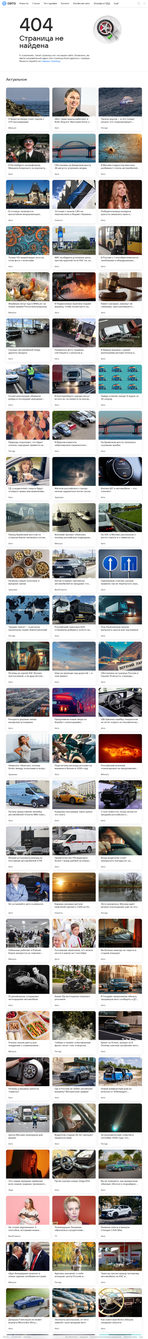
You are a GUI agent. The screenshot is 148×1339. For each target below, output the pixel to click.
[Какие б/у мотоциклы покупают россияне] (74, 986)
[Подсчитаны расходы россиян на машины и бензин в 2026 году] (74, 755)
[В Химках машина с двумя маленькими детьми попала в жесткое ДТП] (120, 340)
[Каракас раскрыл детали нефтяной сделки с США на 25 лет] (74, 894)
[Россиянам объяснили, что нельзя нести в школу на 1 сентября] (74, 940)
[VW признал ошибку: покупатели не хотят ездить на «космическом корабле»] (120, 709)
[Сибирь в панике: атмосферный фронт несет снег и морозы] (74, 1032)
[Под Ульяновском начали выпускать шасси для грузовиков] (120, 617)
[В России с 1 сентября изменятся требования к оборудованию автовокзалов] (120, 247)
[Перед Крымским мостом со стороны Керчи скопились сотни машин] (27, 524)
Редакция (84, 1337)
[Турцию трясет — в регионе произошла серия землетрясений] (27, 617)
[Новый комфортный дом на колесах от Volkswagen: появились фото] (120, 1079)
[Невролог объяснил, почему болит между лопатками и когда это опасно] (27, 755)
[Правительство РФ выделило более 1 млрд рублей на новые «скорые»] (74, 848)
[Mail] (4, 3)
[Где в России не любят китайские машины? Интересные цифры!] (74, 1079)
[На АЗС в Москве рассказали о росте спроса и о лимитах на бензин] (120, 524)
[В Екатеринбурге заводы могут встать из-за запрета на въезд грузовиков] (74, 386)
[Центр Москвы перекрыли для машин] (27, 1125)
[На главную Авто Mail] (11, 3)
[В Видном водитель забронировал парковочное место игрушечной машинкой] (74, 432)
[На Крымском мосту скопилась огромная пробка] (120, 432)
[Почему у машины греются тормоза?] (27, 1079)
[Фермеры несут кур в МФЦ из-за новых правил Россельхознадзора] (27, 294)
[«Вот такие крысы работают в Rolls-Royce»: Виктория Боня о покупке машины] (74, 109)
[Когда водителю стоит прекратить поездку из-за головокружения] (120, 848)
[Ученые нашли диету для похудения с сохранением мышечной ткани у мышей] (27, 1032)
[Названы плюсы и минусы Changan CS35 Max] (120, 1217)
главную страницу (50, 61)
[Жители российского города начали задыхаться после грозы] (74, 478)
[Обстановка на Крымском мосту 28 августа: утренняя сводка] (74, 155)
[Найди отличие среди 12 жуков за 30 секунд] (120, 386)
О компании (16, 1337)
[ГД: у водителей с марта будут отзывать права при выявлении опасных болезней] (27, 478)
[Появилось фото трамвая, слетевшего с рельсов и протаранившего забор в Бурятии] (74, 340)
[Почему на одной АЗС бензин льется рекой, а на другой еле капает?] (27, 663)
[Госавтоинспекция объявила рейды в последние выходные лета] (27, 386)
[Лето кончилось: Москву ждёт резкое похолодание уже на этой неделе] (120, 894)
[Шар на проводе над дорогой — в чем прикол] (74, 663)
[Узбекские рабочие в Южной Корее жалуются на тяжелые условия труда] (27, 940)
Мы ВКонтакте (71, 1337)
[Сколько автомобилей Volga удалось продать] (27, 340)
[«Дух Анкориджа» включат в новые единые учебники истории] (27, 1263)
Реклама (27, 1337)
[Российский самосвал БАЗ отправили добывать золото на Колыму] (74, 617)
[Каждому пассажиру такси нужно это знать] (74, 802)
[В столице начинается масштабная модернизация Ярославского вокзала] (27, 201)
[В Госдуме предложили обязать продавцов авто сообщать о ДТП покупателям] (120, 986)
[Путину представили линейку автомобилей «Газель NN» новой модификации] (27, 802)
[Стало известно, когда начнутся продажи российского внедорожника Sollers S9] (120, 802)
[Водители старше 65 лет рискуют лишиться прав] (74, 1125)
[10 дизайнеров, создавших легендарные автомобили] (27, 986)
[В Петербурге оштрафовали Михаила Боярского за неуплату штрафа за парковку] (27, 155)
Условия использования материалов (105, 1337)
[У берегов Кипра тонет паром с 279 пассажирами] (27, 109)
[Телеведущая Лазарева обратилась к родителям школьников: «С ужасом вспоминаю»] (74, 1217)
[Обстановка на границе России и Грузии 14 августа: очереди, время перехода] (120, 663)
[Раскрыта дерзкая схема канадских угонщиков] (27, 709)
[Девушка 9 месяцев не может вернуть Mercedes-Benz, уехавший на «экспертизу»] (27, 1309)
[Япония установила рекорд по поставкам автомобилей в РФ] (27, 848)
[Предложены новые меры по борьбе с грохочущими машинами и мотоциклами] (74, 709)
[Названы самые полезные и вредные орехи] (27, 571)
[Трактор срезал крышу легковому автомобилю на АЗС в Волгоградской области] (120, 1263)
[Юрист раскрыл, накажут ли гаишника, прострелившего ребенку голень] (120, 294)
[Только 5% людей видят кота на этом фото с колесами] (27, 247)
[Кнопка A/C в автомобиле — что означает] (120, 478)
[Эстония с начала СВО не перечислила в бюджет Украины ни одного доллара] (74, 201)
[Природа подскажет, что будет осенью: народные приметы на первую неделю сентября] (27, 432)
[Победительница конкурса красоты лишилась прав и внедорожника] (120, 201)
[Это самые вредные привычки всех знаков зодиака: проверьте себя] (27, 1171)
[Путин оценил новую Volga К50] (74, 1171)
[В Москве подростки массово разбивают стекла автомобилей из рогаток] (120, 155)
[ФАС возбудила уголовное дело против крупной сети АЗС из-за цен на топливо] (74, 247)
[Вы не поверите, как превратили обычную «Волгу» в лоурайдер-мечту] (120, 1171)
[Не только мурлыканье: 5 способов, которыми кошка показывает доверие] (27, 1217)
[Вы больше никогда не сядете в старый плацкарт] (120, 940)
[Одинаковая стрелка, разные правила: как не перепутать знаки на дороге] (120, 571)
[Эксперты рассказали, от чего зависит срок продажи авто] (74, 1309)
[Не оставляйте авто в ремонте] (27, 894)
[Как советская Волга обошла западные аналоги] (120, 1309)
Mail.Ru (6, 1337)
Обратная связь (130, 1337)
